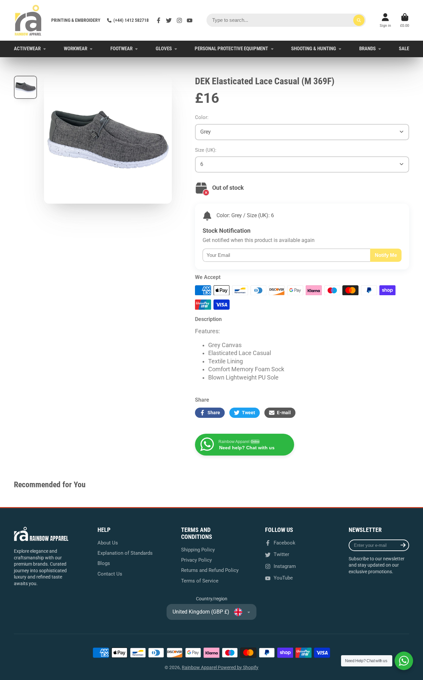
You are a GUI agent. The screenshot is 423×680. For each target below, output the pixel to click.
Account (385, 20)
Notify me (386, 255)
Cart (404, 20)
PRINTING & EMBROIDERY (75, 20)
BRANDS (367, 49)
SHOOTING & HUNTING (313, 49)
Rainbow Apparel (200, 667)
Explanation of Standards (125, 553)
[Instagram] (179, 20)
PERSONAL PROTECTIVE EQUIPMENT (231, 49)
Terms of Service (199, 581)
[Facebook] (159, 20)
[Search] (359, 20)
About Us (107, 543)
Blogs (103, 563)
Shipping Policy (198, 550)
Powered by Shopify (238, 667)
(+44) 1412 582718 (131, 20)
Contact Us (109, 574)
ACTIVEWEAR (27, 49)
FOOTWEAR (121, 49)
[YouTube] (190, 20)
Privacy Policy (196, 560)
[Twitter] (169, 20)
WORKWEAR (75, 49)
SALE (404, 49)
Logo (28, 20)
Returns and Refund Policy (210, 570)
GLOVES (164, 49)
